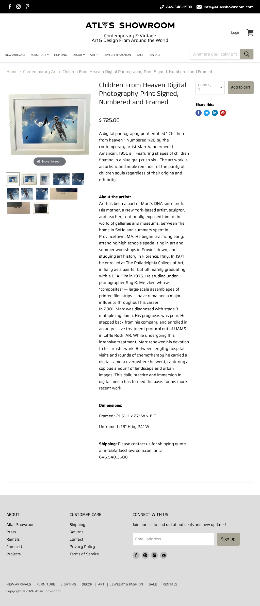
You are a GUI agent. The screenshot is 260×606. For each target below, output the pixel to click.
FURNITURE (38, 55)
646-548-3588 (178, 6)
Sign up (228, 539)
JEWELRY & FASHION (117, 55)
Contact (76, 539)
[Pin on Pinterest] (223, 113)
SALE (140, 55)
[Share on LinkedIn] (215, 113)
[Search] (246, 54)
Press (11, 532)
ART (93, 55)
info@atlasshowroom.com (228, 6)
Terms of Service (84, 554)
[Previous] (10, 124)
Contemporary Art (40, 71)
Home (12, 71)
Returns (76, 532)
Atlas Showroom (21, 525)
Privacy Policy (82, 547)
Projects (13, 554)
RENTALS (154, 55)
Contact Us (15, 547)
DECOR (77, 55)
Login (235, 32)
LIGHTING (60, 55)
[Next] (89, 124)
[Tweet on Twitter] (207, 113)
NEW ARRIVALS (15, 55)
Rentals (13, 539)
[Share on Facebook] (199, 113)
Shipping (77, 525)
